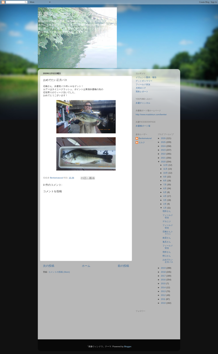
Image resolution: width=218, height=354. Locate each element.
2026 (163, 138)
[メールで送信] (82, 178)
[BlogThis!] (84, 178)
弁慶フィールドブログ (65, 14)
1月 (165, 208)
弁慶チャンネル (143, 103)
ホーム (86, 265)
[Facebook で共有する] (90, 178)
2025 (163, 142)
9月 (165, 177)
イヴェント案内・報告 (146, 77)
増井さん (167, 211)
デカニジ (167, 221)
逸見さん (167, 242)
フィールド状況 (143, 84)
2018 (163, 272)
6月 (165, 188)
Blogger (127, 346)
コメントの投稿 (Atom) (59, 272)
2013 (163, 291)
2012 (163, 295)
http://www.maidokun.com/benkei (151, 114)
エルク (142, 142)
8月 (165, 181)
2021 (163, 158)
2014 (163, 287)
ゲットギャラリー (144, 81)
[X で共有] (87, 178)
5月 (165, 192)
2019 (163, 268)
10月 (165, 173)
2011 (163, 299)
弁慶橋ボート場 (143, 126)
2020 (163, 162)
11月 (165, 169)
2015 (163, 283)
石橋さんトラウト (168, 233)
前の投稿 (123, 265)
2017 (163, 276)
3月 (165, 200)
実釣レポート (142, 91)
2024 (163, 146)
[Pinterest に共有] (93, 178)
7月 (165, 185)
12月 (165, 165)
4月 (165, 196)
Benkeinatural (145, 138)
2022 (163, 154)
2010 (163, 303)
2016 (163, 280)
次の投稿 (48, 265)
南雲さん (167, 238)
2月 (165, 204)
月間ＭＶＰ (141, 88)
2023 (163, 150)
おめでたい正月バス (168, 261)
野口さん (167, 256)
